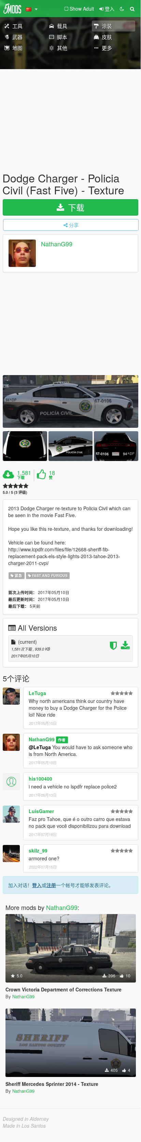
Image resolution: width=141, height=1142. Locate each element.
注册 (51, 885)
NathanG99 (56, 244)
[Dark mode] (122, 8)
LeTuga (37, 693)
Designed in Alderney (26, 1118)
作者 (62, 739)
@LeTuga (40, 747)
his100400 (40, 778)
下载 (75, 207)
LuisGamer (41, 811)
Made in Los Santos (24, 1125)
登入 (37, 885)
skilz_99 (38, 850)
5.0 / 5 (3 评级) (15, 492)
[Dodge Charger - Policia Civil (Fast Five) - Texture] (70, 401)
